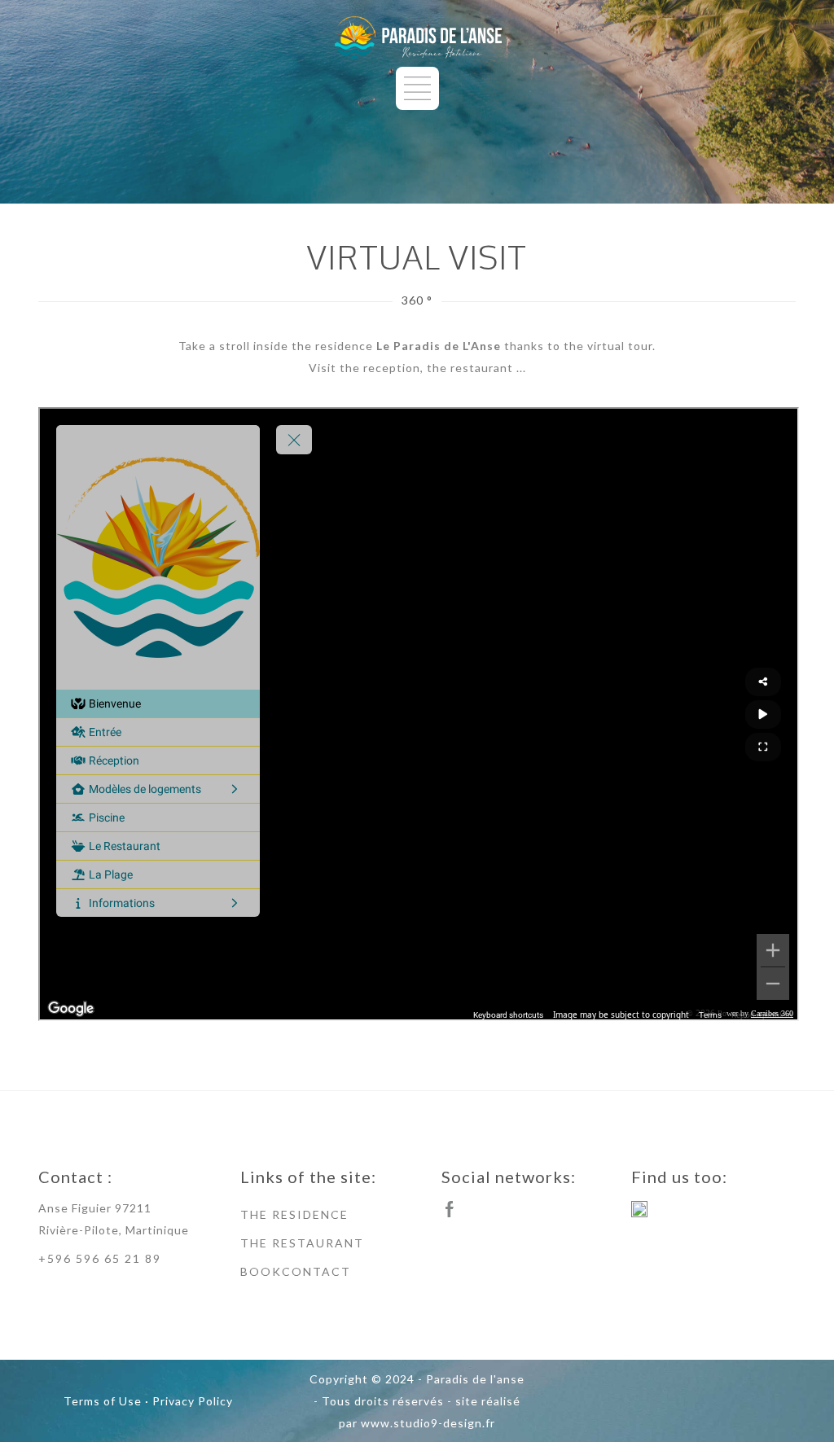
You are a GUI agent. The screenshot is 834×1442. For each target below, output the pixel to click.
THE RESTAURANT (302, 1243)
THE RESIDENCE (294, 1214)
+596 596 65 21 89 (99, 1258)
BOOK (261, 1271)
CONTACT (316, 1271)
